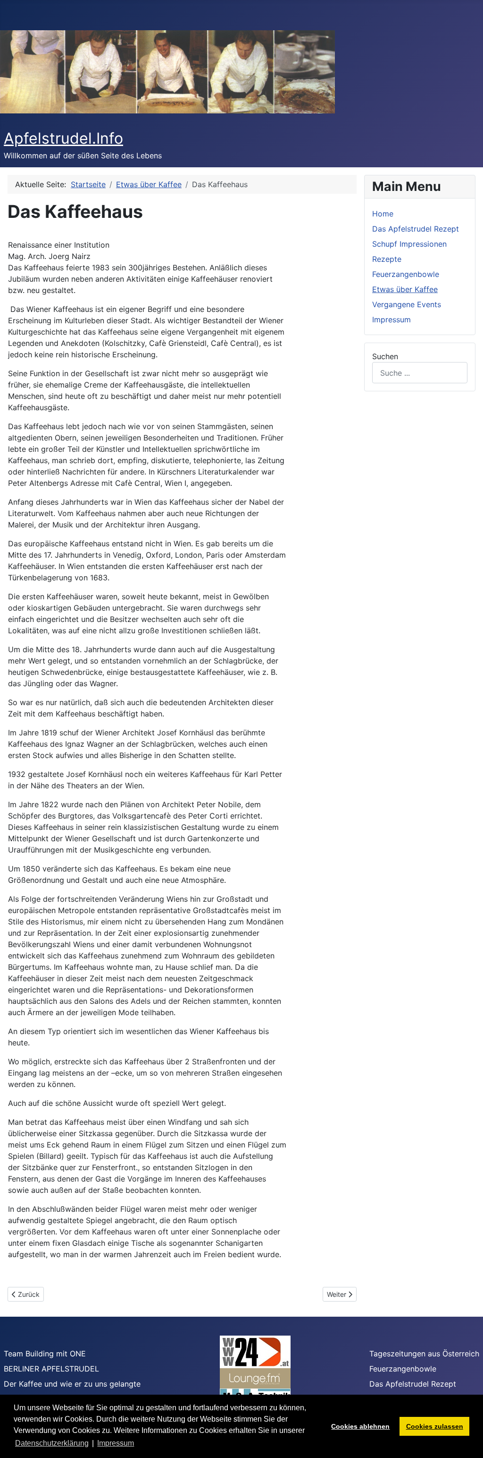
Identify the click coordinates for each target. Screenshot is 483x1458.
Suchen (385, 356)
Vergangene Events (406, 304)
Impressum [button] (115, 1443)
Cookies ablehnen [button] (360, 1426)
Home (382, 213)
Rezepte (386, 259)
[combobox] (419, 372)
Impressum (391, 319)
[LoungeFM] (255, 1377)
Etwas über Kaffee (405, 289)
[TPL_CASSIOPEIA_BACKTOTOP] (466, 1440)
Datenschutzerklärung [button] (52, 1443)
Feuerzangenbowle (405, 274)
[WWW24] (255, 1351)
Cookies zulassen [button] (434, 1426)
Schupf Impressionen (409, 244)
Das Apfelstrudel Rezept (415, 228)
